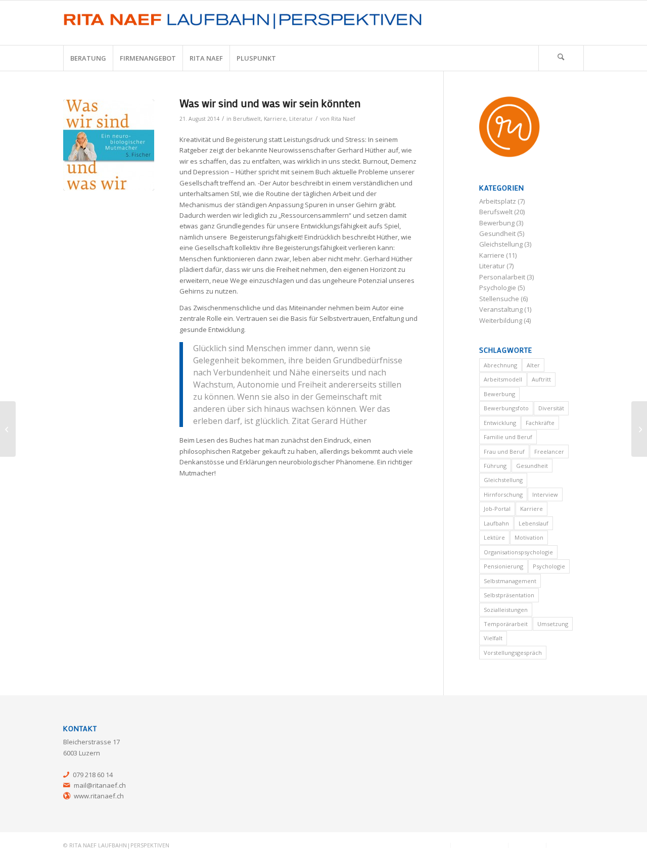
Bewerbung (497, 222)
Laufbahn (496, 523)
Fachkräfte (540, 422)
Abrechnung (500, 365)
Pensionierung (503, 566)
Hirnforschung (503, 494)
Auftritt (541, 379)
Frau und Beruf (504, 451)
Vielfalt (493, 638)
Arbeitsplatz (497, 201)
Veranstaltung (501, 309)
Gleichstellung (501, 244)
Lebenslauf (533, 523)
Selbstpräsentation (509, 595)
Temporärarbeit (506, 624)
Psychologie (497, 287)
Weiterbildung (500, 320)
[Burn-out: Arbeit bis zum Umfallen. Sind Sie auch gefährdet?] (639, 429)
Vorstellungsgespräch (513, 652)
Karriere (275, 118)
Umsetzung (552, 624)
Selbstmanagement (510, 581)
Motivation (529, 537)
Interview (545, 494)
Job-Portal (497, 508)
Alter (533, 365)
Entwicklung (500, 422)
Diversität (551, 408)
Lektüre (494, 537)
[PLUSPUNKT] (509, 128)
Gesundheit (497, 233)
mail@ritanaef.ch (100, 785)
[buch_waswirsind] (108, 145)
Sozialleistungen (506, 609)
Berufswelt (247, 118)
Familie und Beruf (508, 437)
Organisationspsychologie (518, 552)
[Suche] (561, 58)
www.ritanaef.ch (99, 795)
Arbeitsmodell (503, 379)
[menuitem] (88, 58)
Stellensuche (499, 298)
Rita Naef (343, 118)
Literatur (301, 118)
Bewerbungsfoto (506, 408)
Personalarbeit (502, 276)
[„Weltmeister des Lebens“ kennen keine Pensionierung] (8, 429)
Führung (495, 465)
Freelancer (549, 451)
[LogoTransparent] (244, 23)
